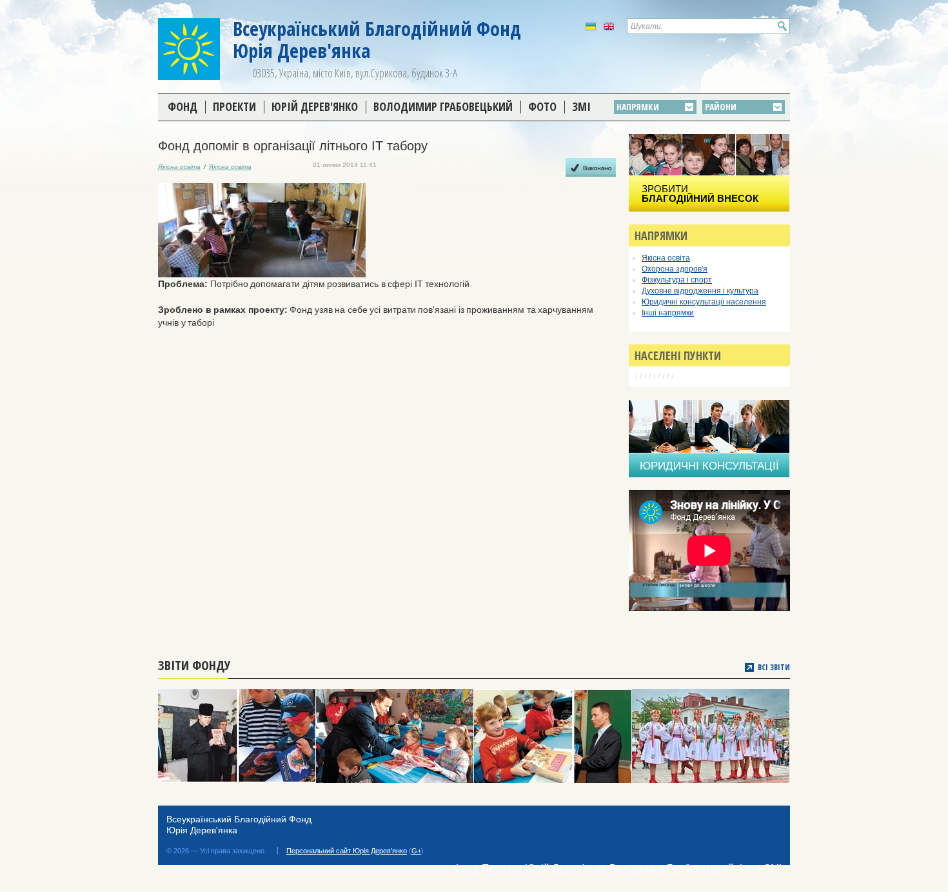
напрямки (638, 107)
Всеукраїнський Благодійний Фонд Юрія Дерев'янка (377, 39)
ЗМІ (581, 106)
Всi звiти (774, 667)
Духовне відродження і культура (700, 290)
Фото (542, 106)
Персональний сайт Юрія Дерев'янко (346, 851)
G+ (416, 851)
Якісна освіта (179, 166)
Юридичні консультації (709, 466)
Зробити (700, 193)
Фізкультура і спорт (677, 279)
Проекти (234, 106)
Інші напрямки (668, 312)
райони (720, 107)
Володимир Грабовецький (443, 106)
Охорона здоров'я (674, 268)
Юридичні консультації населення (704, 301)
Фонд (182, 106)
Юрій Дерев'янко (315, 106)
